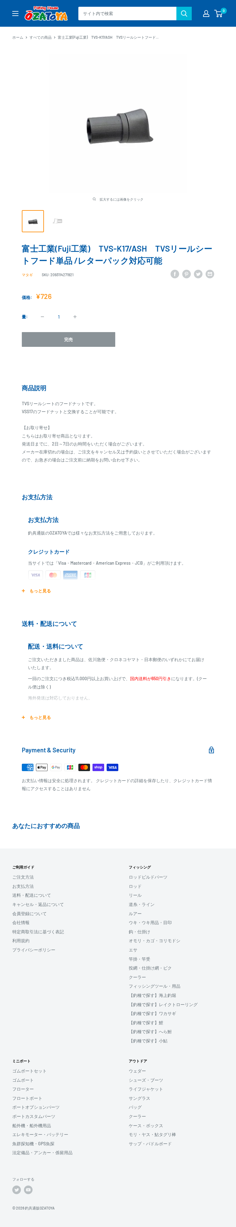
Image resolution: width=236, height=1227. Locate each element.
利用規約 (21, 940)
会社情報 (21, 922)
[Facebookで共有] (175, 273)
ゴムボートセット (29, 1070)
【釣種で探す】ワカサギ (152, 1013)
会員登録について (29, 913)
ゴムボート (23, 1080)
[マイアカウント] (206, 13)
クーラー (137, 977)
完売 (68, 339)
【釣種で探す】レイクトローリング (163, 1004)
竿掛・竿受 (139, 959)
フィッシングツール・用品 (154, 986)
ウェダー (137, 1070)
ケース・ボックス (146, 1125)
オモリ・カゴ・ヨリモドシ (154, 940)
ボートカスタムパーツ (33, 1116)
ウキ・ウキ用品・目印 (150, 922)
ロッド (135, 886)
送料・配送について (31, 895)
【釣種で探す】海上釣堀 (152, 995)
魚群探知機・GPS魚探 (33, 1143)
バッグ (135, 1107)
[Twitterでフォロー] (16, 1190)
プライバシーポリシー (33, 949)
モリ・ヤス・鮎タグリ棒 (152, 1134)
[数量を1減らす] (42, 316)
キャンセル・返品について (38, 904)
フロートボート (27, 1098)
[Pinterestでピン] (186, 273)
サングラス (139, 1098)
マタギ (27, 274)
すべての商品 (41, 37)
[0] (218, 13)
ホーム (17, 37)
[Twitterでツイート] (198, 273)
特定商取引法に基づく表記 (38, 931)
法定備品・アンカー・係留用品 (42, 1152)
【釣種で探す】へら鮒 (150, 1031)
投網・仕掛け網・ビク (150, 967)
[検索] (184, 13)
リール (135, 895)
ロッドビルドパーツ (148, 877)
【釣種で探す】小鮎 (148, 1040)
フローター (23, 1089)
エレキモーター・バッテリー (40, 1134)
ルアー (135, 913)
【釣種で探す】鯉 (146, 1022)
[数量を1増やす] (75, 316)
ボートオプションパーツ (36, 1107)
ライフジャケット (146, 1089)
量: (25, 316)
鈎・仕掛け (139, 931)
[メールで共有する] (210, 273)
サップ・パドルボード (150, 1143)
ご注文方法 (23, 877)
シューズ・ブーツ (146, 1080)
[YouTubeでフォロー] (28, 1190)
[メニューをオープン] (15, 13)
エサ (133, 949)
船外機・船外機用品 (31, 1125)
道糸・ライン (142, 904)
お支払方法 (23, 886)
